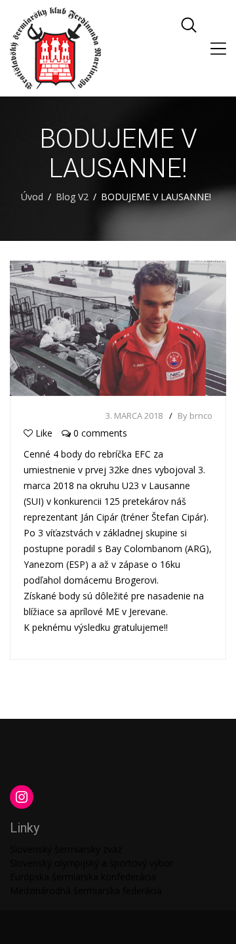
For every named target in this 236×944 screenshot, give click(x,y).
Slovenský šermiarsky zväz (66, 849)
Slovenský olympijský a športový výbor (91, 863)
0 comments (99, 433)
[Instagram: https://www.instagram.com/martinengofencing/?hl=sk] (21, 797)
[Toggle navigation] (218, 48)
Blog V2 (72, 196)
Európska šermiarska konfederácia (83, 876)
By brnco (195, 415)
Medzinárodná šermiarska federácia (86, 890)
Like (43, 433)
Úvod (32, 196)
